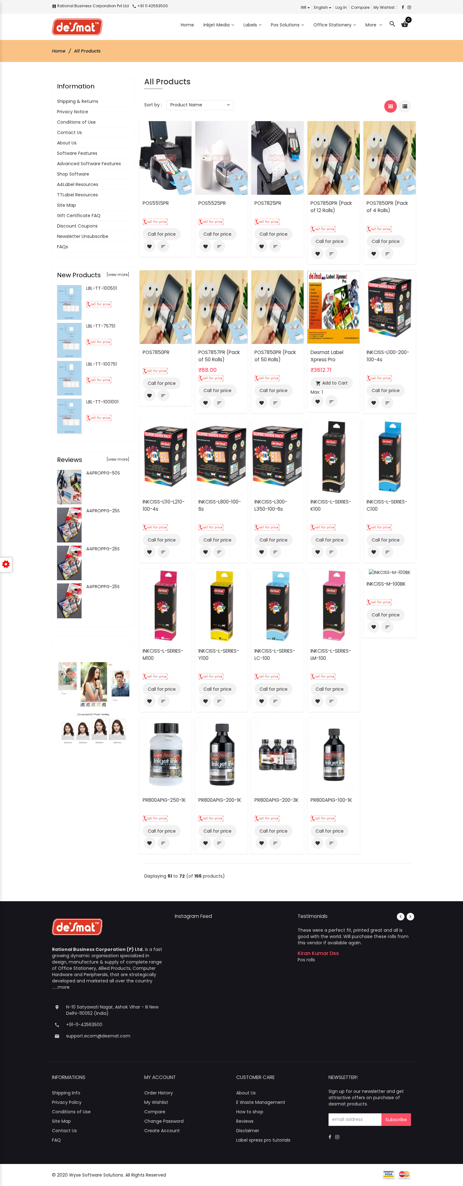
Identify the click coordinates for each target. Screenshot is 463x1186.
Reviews (245, 1121)
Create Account (162, 1130)
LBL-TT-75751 (100, 326)
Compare (360, 7)
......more (61, 987)
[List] (404, 106)
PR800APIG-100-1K (331, 800)
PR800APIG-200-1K (219, 800)
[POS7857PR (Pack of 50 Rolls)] (221, 307)
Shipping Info (66, 1093)
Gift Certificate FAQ (78, 215)
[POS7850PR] (166, 307)
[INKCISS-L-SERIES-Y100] (221, 605)
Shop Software (73, 174)
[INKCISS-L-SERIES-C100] (389, 456)
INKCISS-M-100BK (386, 584)
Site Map (66, 205)
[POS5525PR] (221, 158)
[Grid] (390, 106)
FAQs (62, 247)
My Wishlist (384, 7)
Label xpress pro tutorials (263, 1140)
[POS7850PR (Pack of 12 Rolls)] (333, 158)
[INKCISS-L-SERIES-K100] (333, 456)
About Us (67, 143)
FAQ (56, 1140)
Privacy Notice (72, 112)
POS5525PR (212, 203)
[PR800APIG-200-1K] (221, 754)
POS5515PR (156, 203)
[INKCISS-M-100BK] (389, 572)
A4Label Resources (77, 184)
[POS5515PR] (166, 158)
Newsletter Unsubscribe (82, 236)
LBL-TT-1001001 (102, 402)
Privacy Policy (67, 1102)
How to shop (249, 1112)
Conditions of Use (76, 122)
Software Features (77, 153)
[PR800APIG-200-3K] (277, 754)
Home (59, 51)
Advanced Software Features (89, 163)
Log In (341, 7)
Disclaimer (247, 1130)
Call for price (162, 234)
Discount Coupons (77, 226)
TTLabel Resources (77, 195)
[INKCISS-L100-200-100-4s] (389, 307)
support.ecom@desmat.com (98, 1036)
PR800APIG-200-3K (276, 800)
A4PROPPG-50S (103, 473)
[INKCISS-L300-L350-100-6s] (277, 456)
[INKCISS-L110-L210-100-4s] (166, 456)
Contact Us (69, 132)
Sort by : (153, 105)
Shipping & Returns (77, 101)
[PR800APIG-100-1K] (333, 754)
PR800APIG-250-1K (164, 800)
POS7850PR (156, 352)
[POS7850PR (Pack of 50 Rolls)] (277, 307)
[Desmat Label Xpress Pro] (333, 307)
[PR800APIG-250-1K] (166, 754)
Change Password (164, 1121)
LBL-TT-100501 (101, 288)
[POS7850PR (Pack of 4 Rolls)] (389, 158)
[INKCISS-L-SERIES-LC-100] (277, 605)
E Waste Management (260, 1102)
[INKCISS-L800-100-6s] (221, 456)
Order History (158, 1093)
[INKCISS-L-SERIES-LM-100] (333, 605)
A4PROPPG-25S (103, 511)
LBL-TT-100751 (101, 364)
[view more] (117, 274)
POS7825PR (267, 203)
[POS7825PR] (277, 158)
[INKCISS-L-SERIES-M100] (166, 605)
